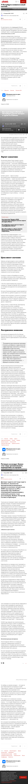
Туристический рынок (5, 440)
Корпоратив (11, 752)
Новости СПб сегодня (5, 443)
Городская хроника (5, 445)
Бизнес (23, 755)
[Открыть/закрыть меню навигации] (16, 2)
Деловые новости (4, 442)
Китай (13, 440)
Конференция (4, 757)
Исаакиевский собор (6, 41)
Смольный (15, 27)
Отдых (11, 438)
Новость (12, 90)
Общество (6, 90)
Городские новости (16, 443)
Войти (23, 1)
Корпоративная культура (6, 754)
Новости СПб (18, 90)
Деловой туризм (13, 751)
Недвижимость (17, 755)
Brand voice (10, 757)
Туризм (15, 438)
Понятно (23, 777)
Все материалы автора (6, 19)
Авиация (18, 440)
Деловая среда (4, 752)
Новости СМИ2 (5, 104)
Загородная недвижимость (6, 755)
